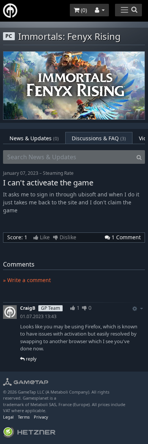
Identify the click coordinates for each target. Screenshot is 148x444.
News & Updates (34, 138)
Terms (24, 417)
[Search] (139, 157)
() (83, 10)
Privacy (41, 417)
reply (30, 359)
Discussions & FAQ (99, 138)
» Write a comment (27, 280)
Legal (8, 417)
